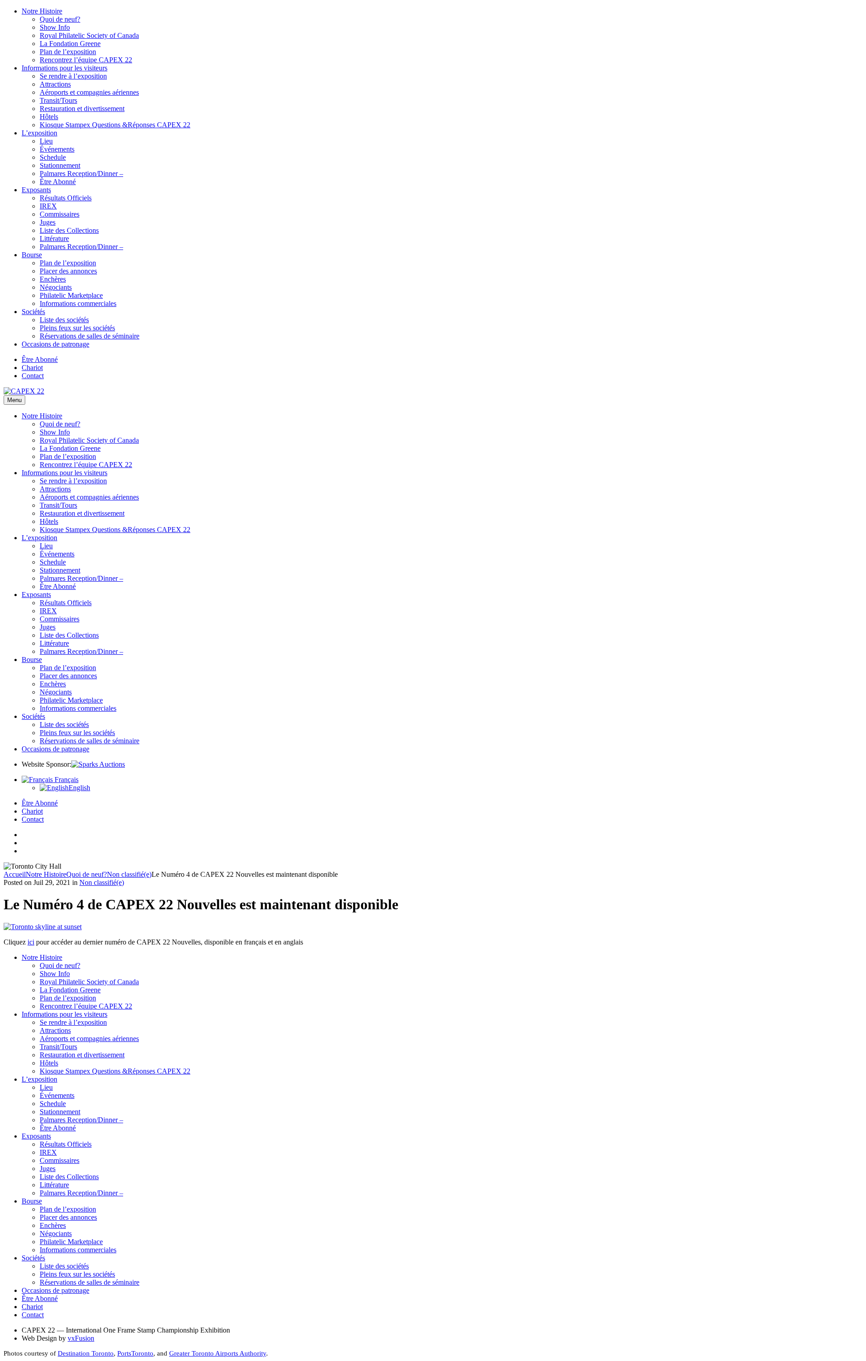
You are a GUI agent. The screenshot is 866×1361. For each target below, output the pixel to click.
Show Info (55, 27)
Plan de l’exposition (68, 52)
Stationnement (60, 165)
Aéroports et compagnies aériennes (89, 92)
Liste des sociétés (64, 320)
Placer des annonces (68, 271)
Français (65, 779)
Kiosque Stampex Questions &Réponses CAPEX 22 (115, 125)
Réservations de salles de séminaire (89, 336)
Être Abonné (58, 181)
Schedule (53, 157)
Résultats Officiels (66, 198)
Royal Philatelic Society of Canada (89, 35)
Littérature (54, 238)
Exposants (36, 190)
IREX (48, 206)
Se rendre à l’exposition (73, 76)
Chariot (32, 367)
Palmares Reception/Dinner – (81, 173)
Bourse (32, 255)
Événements (57, 149)
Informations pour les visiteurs (64, 68)
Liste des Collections (69, 230)
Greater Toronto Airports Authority (217, 1353)
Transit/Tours (58, 100)
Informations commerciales (78, 303)
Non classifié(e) (129, 874)
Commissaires (59, 214)
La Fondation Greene (70, 43)
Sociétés (33, 311)
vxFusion (81, 1338)
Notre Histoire (42, 11)
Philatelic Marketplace (71, 295)
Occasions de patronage (55, 344)
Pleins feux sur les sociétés (77, 328)
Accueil (15, 874)
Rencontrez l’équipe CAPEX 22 (86, 60)
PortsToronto (135, 1353)
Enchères (53, 279)
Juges (47, 222)
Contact (33, 376)
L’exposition (39, 133)
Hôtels (49, 116)
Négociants (56, 287)
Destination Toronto (86, 1353)
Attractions (55, 84)
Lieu (46, 141)
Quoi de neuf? (60, 19)
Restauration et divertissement (82, 108)
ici (31, 942)
